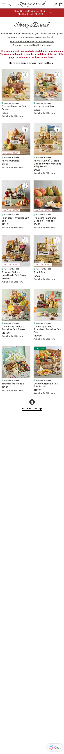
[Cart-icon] (61, 4)
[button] (32, 12)
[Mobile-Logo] (32, 4)
